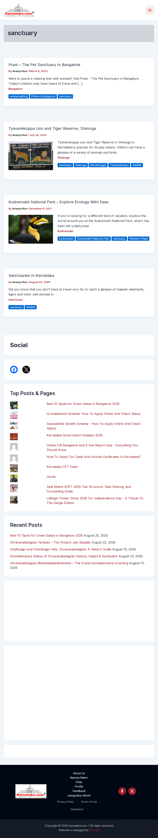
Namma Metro (79, 777)
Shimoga (64, 157)
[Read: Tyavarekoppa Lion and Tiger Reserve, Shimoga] (30, 155)
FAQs (79, 782)
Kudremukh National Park (93, 238)
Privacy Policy (65, 801)
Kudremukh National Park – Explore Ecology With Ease (58, 202)
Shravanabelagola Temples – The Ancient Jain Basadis (50, 542)
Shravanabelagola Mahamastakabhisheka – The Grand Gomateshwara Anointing (69, 563)
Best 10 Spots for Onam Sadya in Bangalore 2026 (83, 404)
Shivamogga (98, 165)
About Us (79, 773)
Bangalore (15, 88)
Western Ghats (138, 238)
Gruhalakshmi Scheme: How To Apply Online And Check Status (93, 414)
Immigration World (79, 795)
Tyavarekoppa (119, 165)
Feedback (79, 791)
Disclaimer (77, 809)
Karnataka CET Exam (62, 467)
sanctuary (65, 96)
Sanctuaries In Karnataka (31, 275)
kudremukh (66, 238)
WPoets (94, 830)
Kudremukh (65, 231)
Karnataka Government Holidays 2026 (75, 435)
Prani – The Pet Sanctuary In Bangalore (44, 64)
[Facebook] (122, 791)
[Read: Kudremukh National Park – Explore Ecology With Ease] (30, 229)
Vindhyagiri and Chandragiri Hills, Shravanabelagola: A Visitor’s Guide (60, 549)
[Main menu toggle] (149, 10)
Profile (79, 786)
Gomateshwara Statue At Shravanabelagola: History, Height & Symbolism (64, 556)
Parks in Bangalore (43, 96)
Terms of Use (89, 801)
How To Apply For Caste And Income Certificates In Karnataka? (94, 457)
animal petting (19, 96)
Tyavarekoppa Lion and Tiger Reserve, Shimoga (52, 128)
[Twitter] (132, 791)
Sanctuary (15, 299)
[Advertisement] (79, 693)
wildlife (137, 165)
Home (51, 477)
